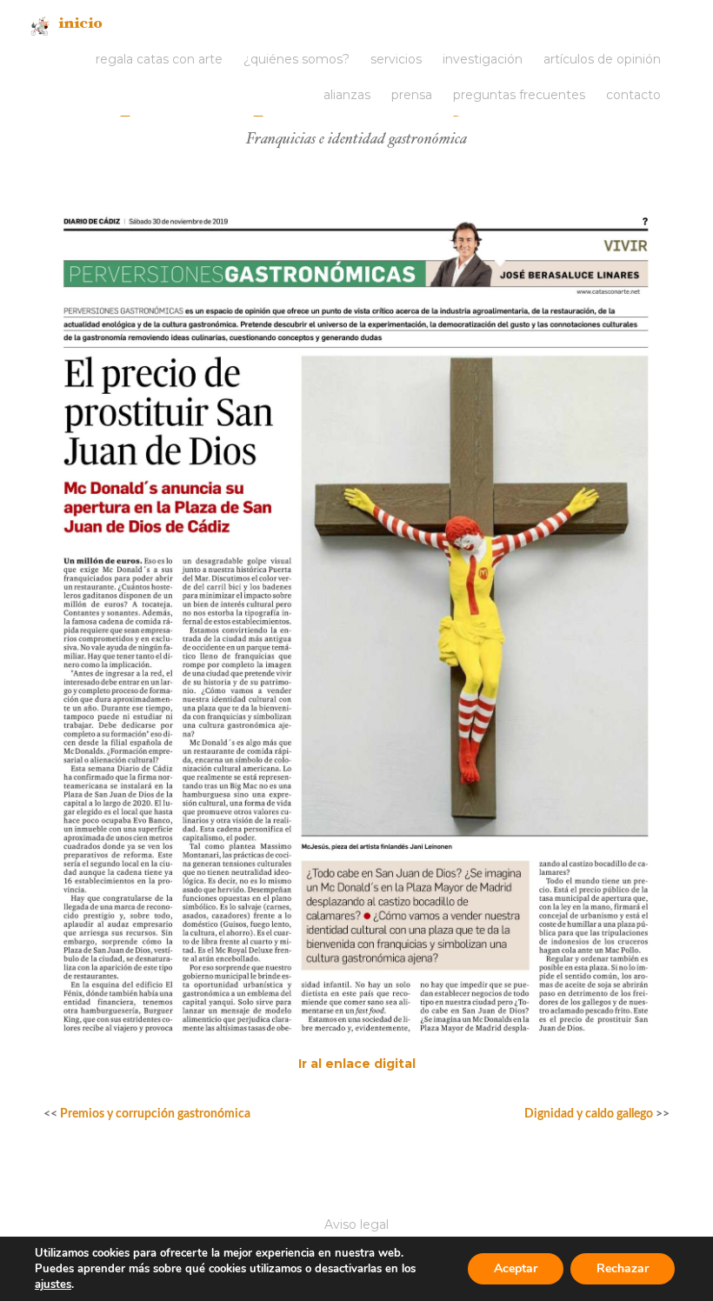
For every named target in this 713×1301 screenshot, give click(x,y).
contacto (633, 95)
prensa (411, 95)
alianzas (346, 95)
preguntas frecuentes (519, 95)
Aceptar (515, 1268)
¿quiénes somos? (296, 59)
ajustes (53, 1284)
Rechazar (622, 1268)
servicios (396, 59)
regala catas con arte (159, 59)
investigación (483, 59)
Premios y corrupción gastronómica (155, 1114)
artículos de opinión (602, 59)
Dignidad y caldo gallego (588, 1114)
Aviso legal (356, 1224)
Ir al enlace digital (357, 1063)
